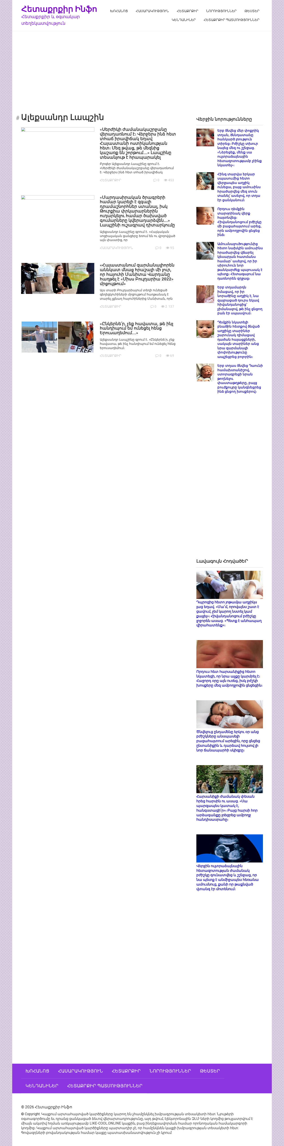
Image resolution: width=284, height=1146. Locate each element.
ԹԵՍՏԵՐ (252, 11)
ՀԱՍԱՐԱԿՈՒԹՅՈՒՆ (152, 11)
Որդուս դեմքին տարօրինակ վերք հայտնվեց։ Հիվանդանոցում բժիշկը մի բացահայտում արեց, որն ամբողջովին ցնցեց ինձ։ (239, 222)
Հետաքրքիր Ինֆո (59, 9)
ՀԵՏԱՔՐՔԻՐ (187, 11)
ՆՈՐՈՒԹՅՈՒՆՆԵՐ (221, 11)
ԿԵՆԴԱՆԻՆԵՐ (184, 20)
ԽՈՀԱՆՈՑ (119, 11)
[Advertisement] (142, 69)
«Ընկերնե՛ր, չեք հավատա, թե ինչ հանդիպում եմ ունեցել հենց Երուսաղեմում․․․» (137, 328)
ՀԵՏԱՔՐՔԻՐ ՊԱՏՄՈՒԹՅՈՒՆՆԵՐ (231, 20)
